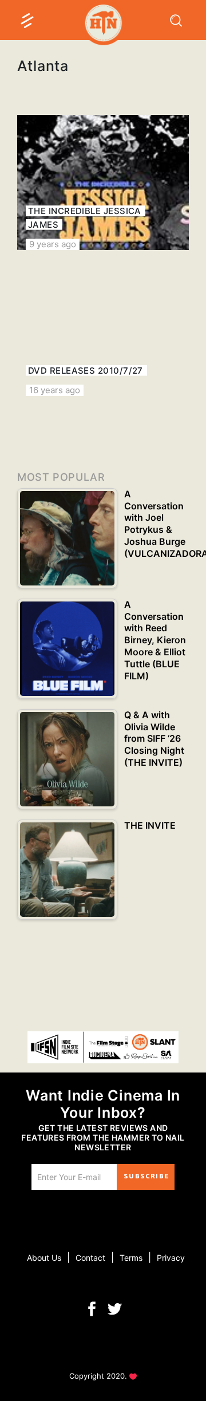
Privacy (171, 1258)
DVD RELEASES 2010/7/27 (85, 370)
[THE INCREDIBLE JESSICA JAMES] (103, 182)
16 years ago (54, 390)
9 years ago (52, 244)
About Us (44, 1258)
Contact (90, 1258)
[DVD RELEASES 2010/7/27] (103, 328)
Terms (131, 1258)
